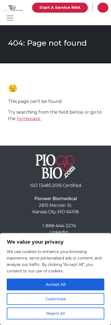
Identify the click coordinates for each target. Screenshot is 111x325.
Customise (55, 299)
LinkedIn (59, 232)
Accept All (55, 284)
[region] (55, 279)
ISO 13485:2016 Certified (55, 185)
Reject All (55, 313)
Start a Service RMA (60, 7)
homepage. (29, 118)
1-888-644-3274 (59, 225)
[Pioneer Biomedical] (55, 166)
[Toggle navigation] (10, 18)
